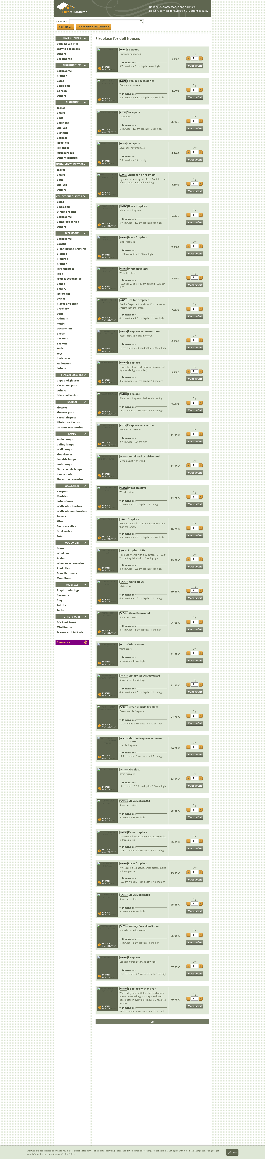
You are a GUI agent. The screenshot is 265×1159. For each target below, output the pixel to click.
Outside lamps (66, 459)
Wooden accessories (70, 563)
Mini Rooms (65, 627)
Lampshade (64, 474)
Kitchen (62, 75)
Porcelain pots (66, 417)
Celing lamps (65, 444)
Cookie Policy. (68, 1154)
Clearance (63, 642)
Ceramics (63, 595)
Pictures (62, 258)
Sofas (60, 81)
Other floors (65, 501)
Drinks (61, 298)
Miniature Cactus (68, 422)
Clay (60, 600)
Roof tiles (63, 568)
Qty (194, 54)
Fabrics (61, 605)
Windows (63, 553)
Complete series (68, 221)
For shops (63, 147)
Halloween (64, 363)
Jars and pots (65, 268)
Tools (60, 348)
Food (60, 273)
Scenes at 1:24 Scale (70, 632)
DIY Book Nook (66, 622)
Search (60, 21)
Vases (61, 333)
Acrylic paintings (68, 590)
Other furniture (67, 157)
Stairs (61, 558)
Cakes (61, 283)
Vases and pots (67, 385)
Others (61, 54)
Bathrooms (64, 71)
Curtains (62, 132)
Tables (61, 108)
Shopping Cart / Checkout (95, 26)
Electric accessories (70, 479)
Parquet (62, 491)
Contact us (65, 26)
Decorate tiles (66, 526)
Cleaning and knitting (71, 248)
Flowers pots (65, 412)
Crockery (63, 308)
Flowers (62, 407)
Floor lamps (65, 454)
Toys (60, 353)
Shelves (62, 128)
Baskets (62, 343)
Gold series (64, 531)
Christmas (64, 358)
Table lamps (65, 439)
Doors (61, 548)
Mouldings (64, 578)
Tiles (60, 521)
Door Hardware (67, 573)
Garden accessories (70, 427)
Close (234, 1152)
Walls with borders (69, 506)
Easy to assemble (68, 48)
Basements (64, 58)
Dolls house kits (67, 44)
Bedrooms (63, 85)
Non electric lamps (69, 469)
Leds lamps (64, 464)
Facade (61, 516)
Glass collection (67, 395)
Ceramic (62, 338)
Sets (60, 536)
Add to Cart (196, 65)
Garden (62, 91)
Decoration (64, 328)
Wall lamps (64, 449)
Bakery (61, 288)
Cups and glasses (68, 380)
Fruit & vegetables (69, 278)
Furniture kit (65, 152)
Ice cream (63, 293)
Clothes (62, 253)
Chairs (61, 112)
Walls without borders (72, 511)
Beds (60, 118)
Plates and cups (67, 303)
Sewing (61, 244)
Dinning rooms (66, 211)
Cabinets (63, 122)
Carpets (62, 137)
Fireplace (63, 142)
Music (61, 323)
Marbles (62, 496)
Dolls (60, 313)
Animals (62, 318)
